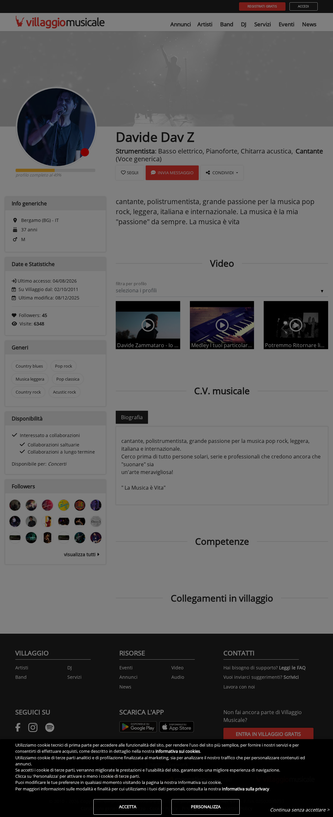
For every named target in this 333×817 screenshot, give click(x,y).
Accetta (127, 807)
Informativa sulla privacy (245, 789)
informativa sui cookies (177, 751)
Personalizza (205, 807)
